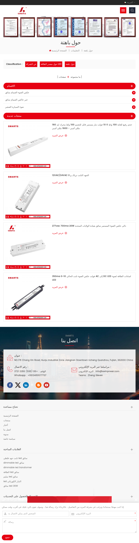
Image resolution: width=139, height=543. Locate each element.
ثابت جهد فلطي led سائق (15, 458)
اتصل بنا (7, 430)
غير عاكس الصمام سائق (16, 100)
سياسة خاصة (9, 439)
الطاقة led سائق (11, 472)
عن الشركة (31, 64)
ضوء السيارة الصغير (14, 107)
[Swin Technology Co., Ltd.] (22, 10)
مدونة (5, 434)
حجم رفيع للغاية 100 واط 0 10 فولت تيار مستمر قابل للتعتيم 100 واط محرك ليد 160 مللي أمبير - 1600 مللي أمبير (92, 126)
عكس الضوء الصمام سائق (17, 92)
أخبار (5, 425)
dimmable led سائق (13, 463)
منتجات (6, 420)
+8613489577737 (37, 375)
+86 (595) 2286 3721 (26, 371)
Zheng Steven (95, 375)
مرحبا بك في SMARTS (15, 499)
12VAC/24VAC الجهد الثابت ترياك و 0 (70, 175)
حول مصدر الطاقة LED (51, 64)
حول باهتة (70, 64)
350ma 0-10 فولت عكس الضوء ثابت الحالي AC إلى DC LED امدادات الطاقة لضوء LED (91, 278)
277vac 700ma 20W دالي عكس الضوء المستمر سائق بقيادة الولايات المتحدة (89, 226)
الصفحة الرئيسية (59, 50)
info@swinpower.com (107, 371)
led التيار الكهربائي (12, 481)
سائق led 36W (10, 486)
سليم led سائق (10, 476)
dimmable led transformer (17, 467)
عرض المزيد (58, 135)
